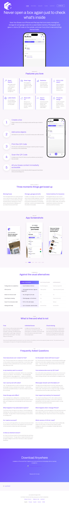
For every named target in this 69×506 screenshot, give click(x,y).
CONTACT (52, 5)
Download (60, 5)
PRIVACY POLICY (27, 499)
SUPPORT (7, 486)
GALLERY (40, 5)
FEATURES (33, 5)
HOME (28, 5)
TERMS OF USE (36, 499)
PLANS (46, 5)
